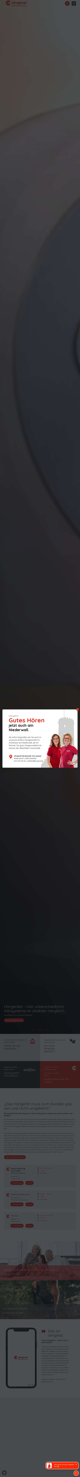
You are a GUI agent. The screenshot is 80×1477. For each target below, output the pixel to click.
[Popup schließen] (77, 709)
